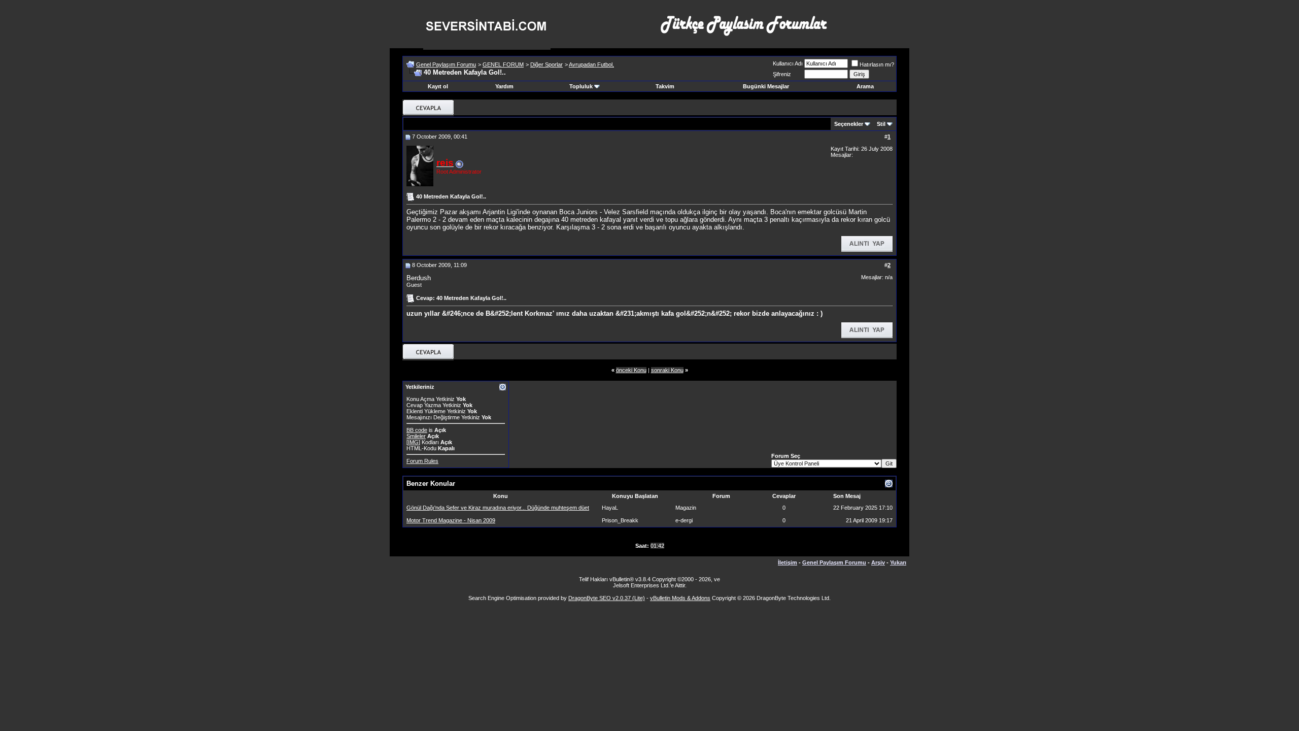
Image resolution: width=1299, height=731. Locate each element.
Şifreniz (782, 74)
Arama (865, 86)
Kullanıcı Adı (788, 63)
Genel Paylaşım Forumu (446, 64)
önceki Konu (631, 370)
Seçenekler (848, 124)
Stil (881, 124)
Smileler (416, 436)
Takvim (665, 86)
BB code (416, 430)
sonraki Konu (667, 370)
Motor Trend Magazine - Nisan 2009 (450, 520)
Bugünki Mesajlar (766, 86)
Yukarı (898, 562)
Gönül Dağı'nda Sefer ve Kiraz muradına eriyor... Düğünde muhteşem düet (497, 508)
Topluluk (581, 86)
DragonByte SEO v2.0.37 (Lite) (606, 598)
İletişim (787, 562)
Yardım (504, 86)
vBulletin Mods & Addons (680, 598)
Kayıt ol (438, 86)
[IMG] (413, 442)
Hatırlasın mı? (877, 64)
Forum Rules (422, 461)
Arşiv (878, 562)
